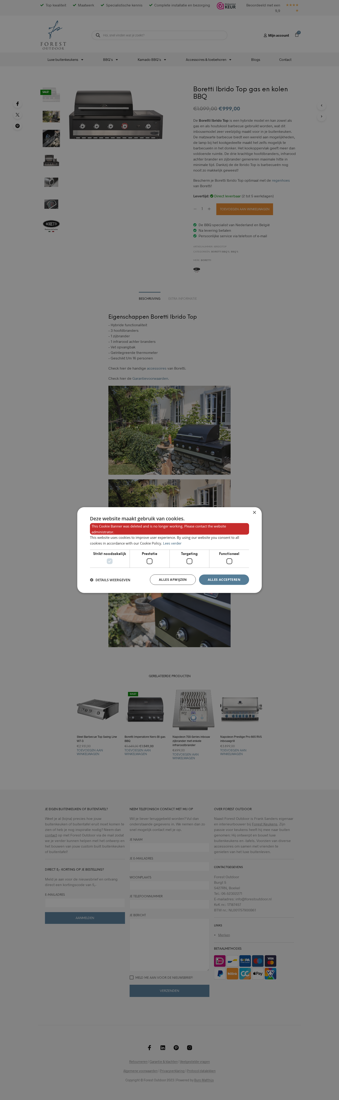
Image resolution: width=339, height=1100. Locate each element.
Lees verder (172, 543)
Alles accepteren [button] (224, 579)
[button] (110, 579)
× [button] (254, 512)
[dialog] (169, 550)
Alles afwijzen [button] (173, 579)
